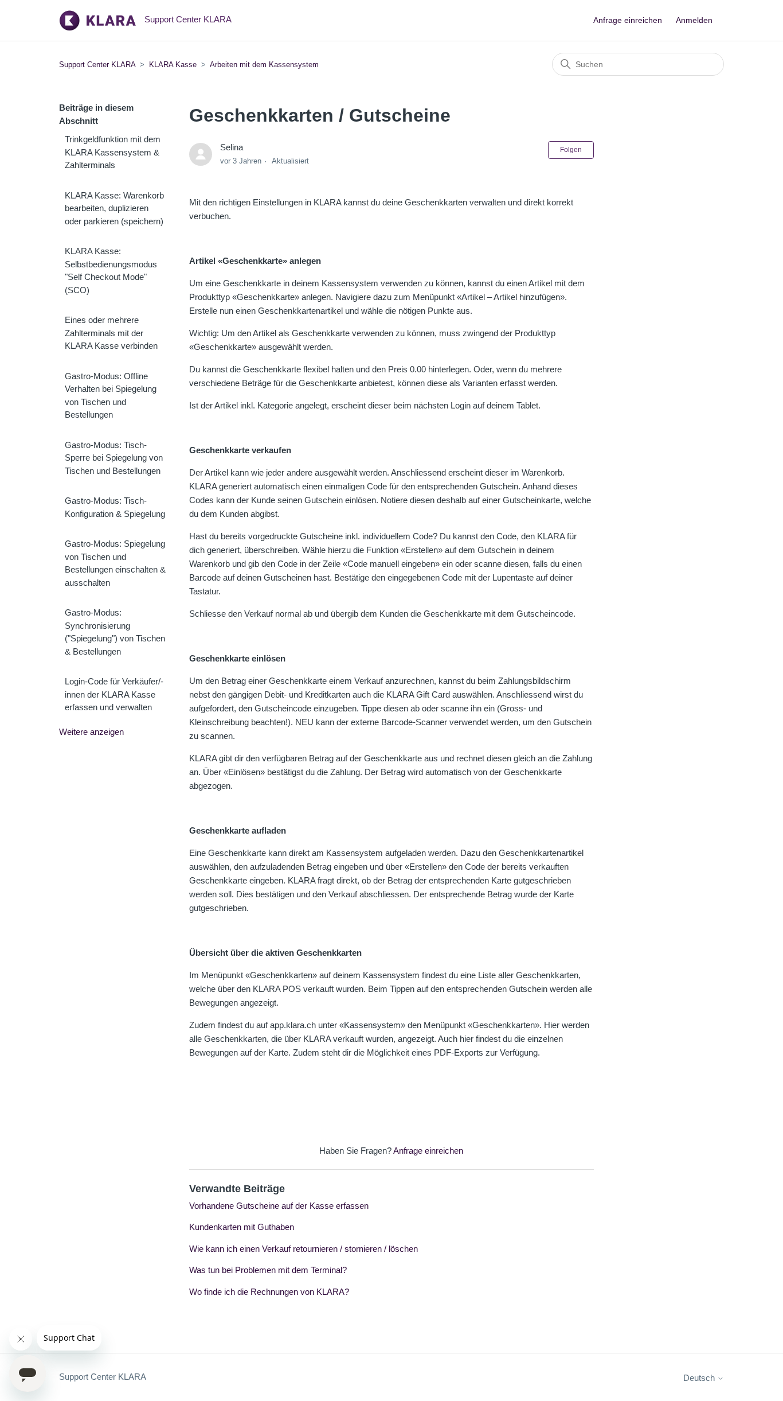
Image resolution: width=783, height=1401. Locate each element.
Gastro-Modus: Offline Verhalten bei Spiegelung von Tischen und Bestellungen (110, 395)
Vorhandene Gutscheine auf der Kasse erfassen (279, 1206)
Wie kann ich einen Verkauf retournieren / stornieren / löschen (303, 1249)
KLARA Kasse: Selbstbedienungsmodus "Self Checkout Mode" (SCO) (111, 270)
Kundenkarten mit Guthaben (241, 1227)
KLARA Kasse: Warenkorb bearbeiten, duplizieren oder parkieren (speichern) (114, 208)
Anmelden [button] (694, 20)
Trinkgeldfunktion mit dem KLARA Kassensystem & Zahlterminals (112, 152)
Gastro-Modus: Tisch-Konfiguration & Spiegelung (115, 507)
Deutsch (700, 1378)
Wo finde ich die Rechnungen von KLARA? (269, 1292)
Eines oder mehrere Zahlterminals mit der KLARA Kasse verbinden (111, 333)
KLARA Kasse (173, 64)
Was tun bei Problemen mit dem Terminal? (268, 1270)
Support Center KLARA (98, 64)
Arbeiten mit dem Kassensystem (264, 64)
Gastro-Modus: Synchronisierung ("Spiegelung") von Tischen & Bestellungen (115, 632)
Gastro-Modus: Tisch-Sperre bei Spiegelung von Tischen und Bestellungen (114, 458)
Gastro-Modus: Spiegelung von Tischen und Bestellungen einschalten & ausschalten (115, 563)
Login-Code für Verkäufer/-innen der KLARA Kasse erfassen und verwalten (114, 694)
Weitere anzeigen (91, 732)
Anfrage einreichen (627, 20)
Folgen (571, 150)
